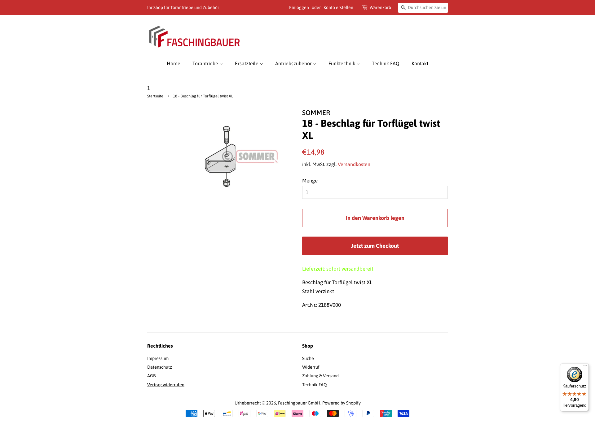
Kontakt (420, 63)
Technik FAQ (385, 63)
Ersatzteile (247, 63)
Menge (310, 181)
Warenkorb (380, 7)
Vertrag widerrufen (165, 384)
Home (173, 63)
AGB (151, 375)
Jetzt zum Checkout (375, 245)
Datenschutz (159, 367)
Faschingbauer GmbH (299, 402)
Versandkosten (354, 164)
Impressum (158, 358)
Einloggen (299, 7)
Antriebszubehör (294, 63)
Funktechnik (342, 63)
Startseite (155, 96)
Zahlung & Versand (320, 375)
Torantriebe (205, 63)
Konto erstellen (338, 7)
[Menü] (585, 367)
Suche (308, 358)
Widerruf (311, 367)
